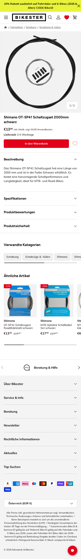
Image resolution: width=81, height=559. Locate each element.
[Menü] (6, 17)
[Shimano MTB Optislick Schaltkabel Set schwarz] (56, 300)
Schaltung (31, 27)
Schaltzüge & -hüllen (50, 27)
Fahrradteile (16, 27)
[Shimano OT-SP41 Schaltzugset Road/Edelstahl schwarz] (20, 300)
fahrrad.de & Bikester (23, 549)
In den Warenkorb (36, 143)
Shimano (62, 256)
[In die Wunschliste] (73, 143)
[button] (67, 17)
